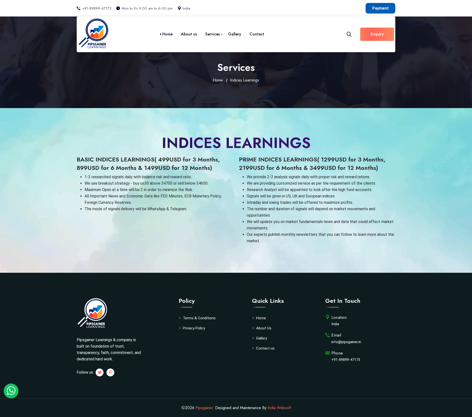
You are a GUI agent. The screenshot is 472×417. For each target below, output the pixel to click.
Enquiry (377, 34)
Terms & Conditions (199, 318)
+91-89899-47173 (96, 8)
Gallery (234, 34)
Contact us (265, 348)
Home (167, 34)
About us (189, 34)
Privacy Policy (194, 328)
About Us (263, 328)
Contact (257, 34)
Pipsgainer (204, 408)
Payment (380, 8)
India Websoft (279, 408)
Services (212, 34)
